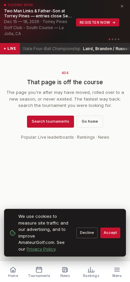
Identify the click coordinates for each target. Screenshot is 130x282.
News (103, 137)
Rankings (86, 137)
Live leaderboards (56, 137)
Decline (87, 232)
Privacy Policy (41, 249)
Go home (90, 121)
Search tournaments (50, 121)
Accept (110, 232)
